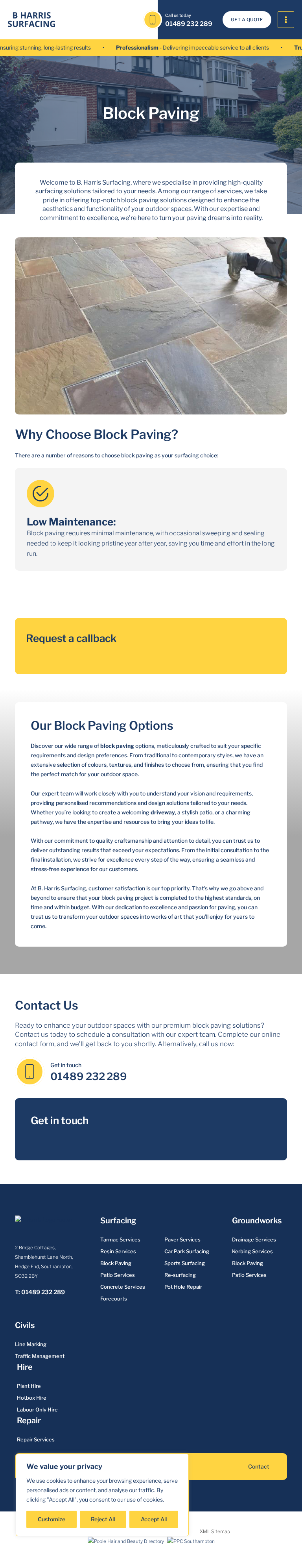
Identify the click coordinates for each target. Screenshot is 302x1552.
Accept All (154, 1519)
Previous (37, 590)
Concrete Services (122, 1287)
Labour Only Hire (37, 1409)
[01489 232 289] (152, 19)
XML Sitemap (215, 1531)
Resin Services (118, 1251)
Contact (258, 1466)
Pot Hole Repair (183, 1287)
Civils (24, 1325)
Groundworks (257, 1220)
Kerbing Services (252, 1251)
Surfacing (118, 1220)
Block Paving (115, 1263)
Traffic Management (39, 1356)
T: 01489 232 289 (40, 1292)
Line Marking (30, 1344)
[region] (102, 1495)
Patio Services (117, 1275)
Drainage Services (254, 1239)
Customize (51, 1519)
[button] (247, 19)
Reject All (103, 1519)
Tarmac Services (120, 1239)
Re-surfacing (180, 1275)
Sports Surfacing (184, 1263)
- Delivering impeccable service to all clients (174, 47)
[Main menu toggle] (286, 19)
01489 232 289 (188, 24)
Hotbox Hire (31, 1398)
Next (68, 590)
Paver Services (182, 1239)
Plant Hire (29, 1386)
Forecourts (113, 1298)
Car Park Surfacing (186, 1251)
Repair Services (36, 1439)
